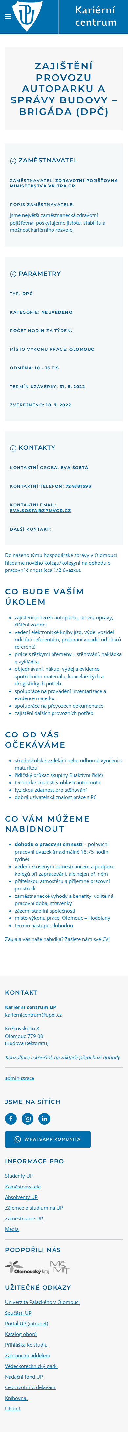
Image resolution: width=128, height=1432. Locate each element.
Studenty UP (19, 1175)
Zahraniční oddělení (27, 1355)
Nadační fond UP (24, 1376)
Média (12, 1229)
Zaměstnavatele (23, 1186)
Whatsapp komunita (52, 1139)
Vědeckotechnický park (31, 1366)
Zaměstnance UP (24, 1218)
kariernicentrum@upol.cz (33, 1014)
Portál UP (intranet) (26, 1323)
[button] (8, 16)
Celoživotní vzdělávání (30, 1387)
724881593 (79, 486)
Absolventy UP (21, 1197)
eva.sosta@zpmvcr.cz (40, 510)
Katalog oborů (21, 1334)
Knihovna (16, 1398)
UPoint (12, 1408)
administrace (19, 1078)
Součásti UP (18, 1313)
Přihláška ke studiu (27, 1344)
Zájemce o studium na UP (34, 1208)
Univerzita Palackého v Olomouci (42, 1302)
